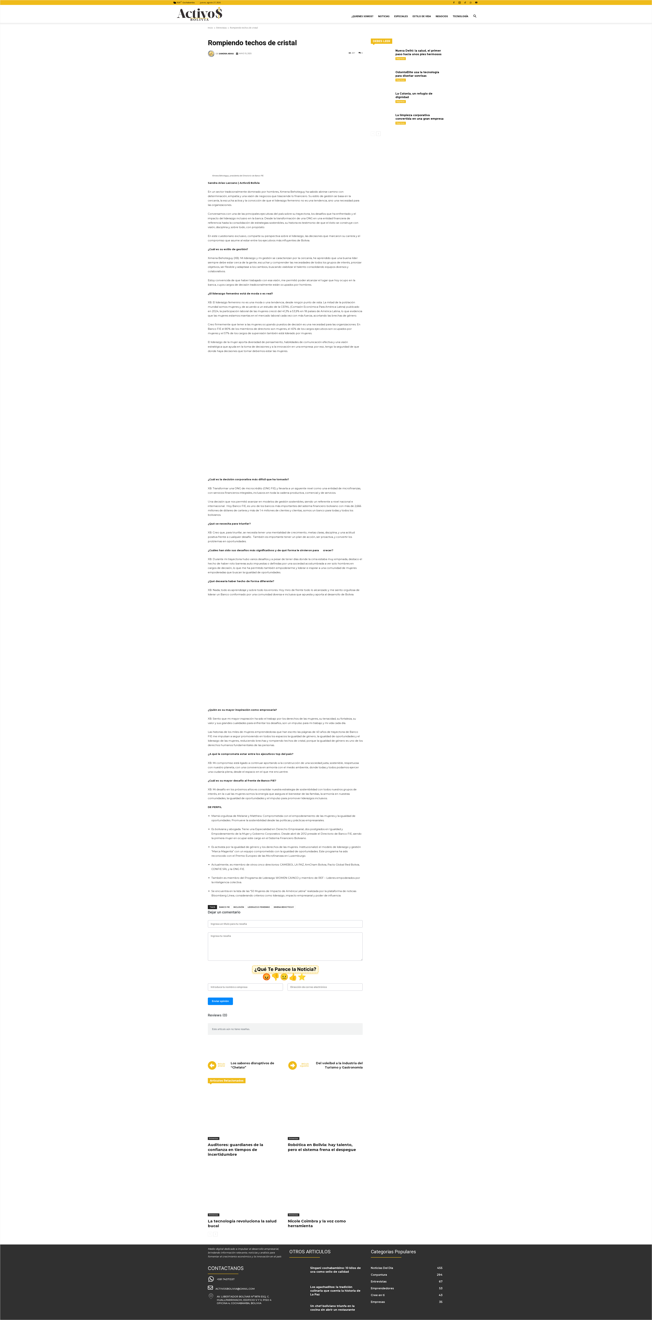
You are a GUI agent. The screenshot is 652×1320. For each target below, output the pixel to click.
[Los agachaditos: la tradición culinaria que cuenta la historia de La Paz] (298, 1291)
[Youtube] (476, 2)
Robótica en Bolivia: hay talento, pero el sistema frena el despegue (322, 1147)
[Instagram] (459, 2)
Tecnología (460, 16)
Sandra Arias (226, 53)
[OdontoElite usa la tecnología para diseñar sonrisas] (382, 77)
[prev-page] (210, 1234)
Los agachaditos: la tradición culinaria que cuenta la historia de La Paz (335, 1290)
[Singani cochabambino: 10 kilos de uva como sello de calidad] (298, 1272)
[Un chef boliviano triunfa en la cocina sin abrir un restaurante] (298, 1310)
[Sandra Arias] (212, 53)
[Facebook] (453, 2)
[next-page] (215, 1234)
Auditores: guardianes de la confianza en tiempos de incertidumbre (235, 1149)
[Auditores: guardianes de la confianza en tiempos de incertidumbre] (245, 1114)
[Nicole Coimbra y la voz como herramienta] (325, 1190)
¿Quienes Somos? (362, 16)
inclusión (238, 907)
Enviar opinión (220, 1001)
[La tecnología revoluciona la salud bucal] (245, 1190)
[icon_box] (221, 1279)
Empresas (400, 58)
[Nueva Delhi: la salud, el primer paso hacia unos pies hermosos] (382, 56)
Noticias (384, 16)
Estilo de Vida (422, 16)
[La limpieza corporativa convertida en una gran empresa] (382, 120)
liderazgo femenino (259, 907)
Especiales (401, 16)
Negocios (442, 16)
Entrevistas (221, 27)
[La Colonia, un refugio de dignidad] (382, 99)
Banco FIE (224, 907)
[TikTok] (465, 2)
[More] (342, 63)
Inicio (210, 27)
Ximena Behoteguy (284, 907)
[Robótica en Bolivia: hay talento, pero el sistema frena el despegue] (325, 1114)
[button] (475, 16)
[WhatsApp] (470, 2)
